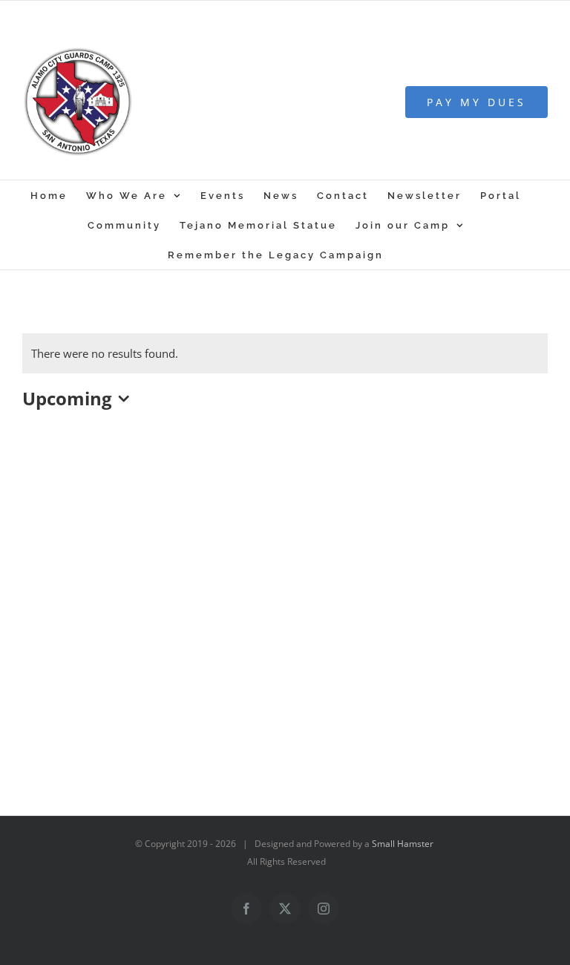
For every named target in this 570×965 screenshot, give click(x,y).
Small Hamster (402, 843)
